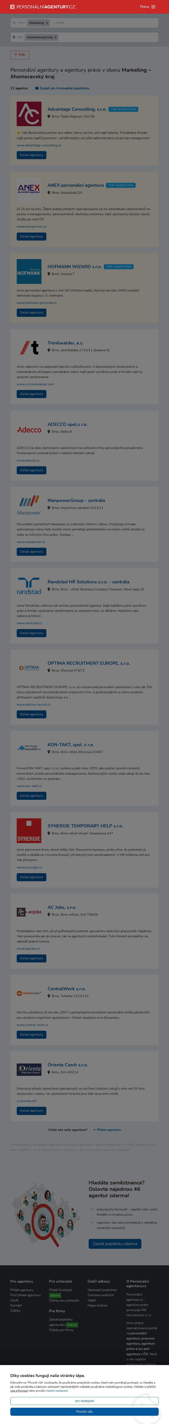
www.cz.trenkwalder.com (35, 384)
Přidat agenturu (109, 1130)
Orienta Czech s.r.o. (68, 1065)
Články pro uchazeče (64, 1300)
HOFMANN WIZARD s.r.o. (75, 267)
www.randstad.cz (29, 623)
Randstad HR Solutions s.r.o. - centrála (88, 582)
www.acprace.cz (28, 948)
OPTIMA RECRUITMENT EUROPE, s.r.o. (89, 663)
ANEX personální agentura (76, 185)
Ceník (14, 1300)
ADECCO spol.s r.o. (68, 424)
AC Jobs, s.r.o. (62, 907)
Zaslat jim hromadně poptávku (64, 88)
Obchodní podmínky (102, 1290)
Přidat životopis (60, 1290)
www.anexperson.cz (31, 226)
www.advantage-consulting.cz (39, 145)
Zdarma (55, 1295)
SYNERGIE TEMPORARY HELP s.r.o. (85, 826)
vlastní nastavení (57, 1391)
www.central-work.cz (32, 1025)
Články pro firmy (61, 1330)
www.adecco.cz (28, 460)
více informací (19, 1391)
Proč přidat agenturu (25, 1295)
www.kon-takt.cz (29, 786)
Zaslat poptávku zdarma (115, 1244)
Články (15, 1310)
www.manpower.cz (31, 542)
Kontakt (16, 1305)
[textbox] (54, 23)
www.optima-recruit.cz (33, 704)
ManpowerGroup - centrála (76, 500)
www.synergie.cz (29, 867)
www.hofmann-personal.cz (36, 303)
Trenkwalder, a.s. (65, 343)
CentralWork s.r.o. (67, 989)
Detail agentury (31, 155)
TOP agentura (123, 109)
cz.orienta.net (27, 1101)
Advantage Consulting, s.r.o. (77, 109)
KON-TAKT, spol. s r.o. (71, 745)
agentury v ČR (137, 1354)
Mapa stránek (98, 1305)
